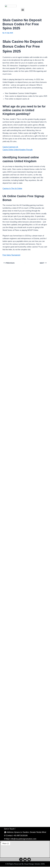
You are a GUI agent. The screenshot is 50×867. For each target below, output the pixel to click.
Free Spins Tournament (11, 255)
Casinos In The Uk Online (12, 188)
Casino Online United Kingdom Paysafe (18, 150)
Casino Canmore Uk (10, 147)
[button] (23, 10)
